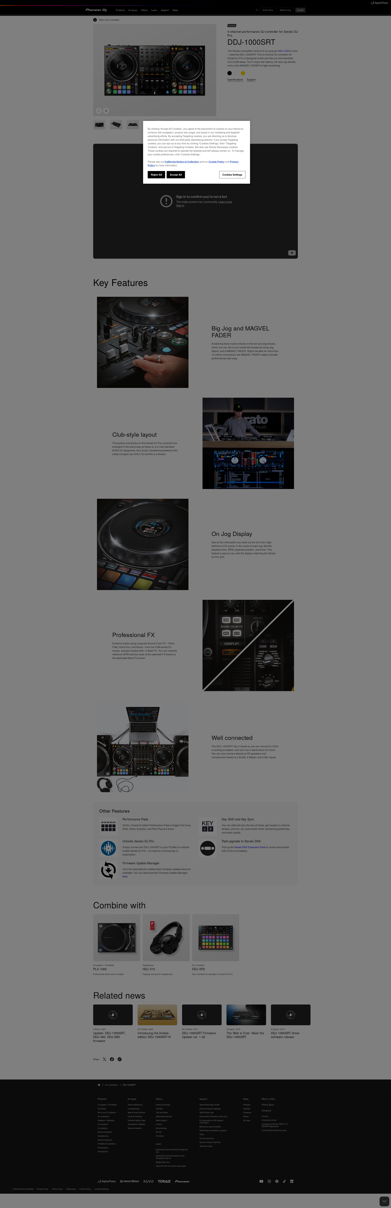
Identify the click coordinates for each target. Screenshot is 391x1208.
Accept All (176, 174)
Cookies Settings (232, 174)
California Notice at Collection (182, 161)
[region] (196, 152)
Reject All (156, 174)
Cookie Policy (216, 161)
